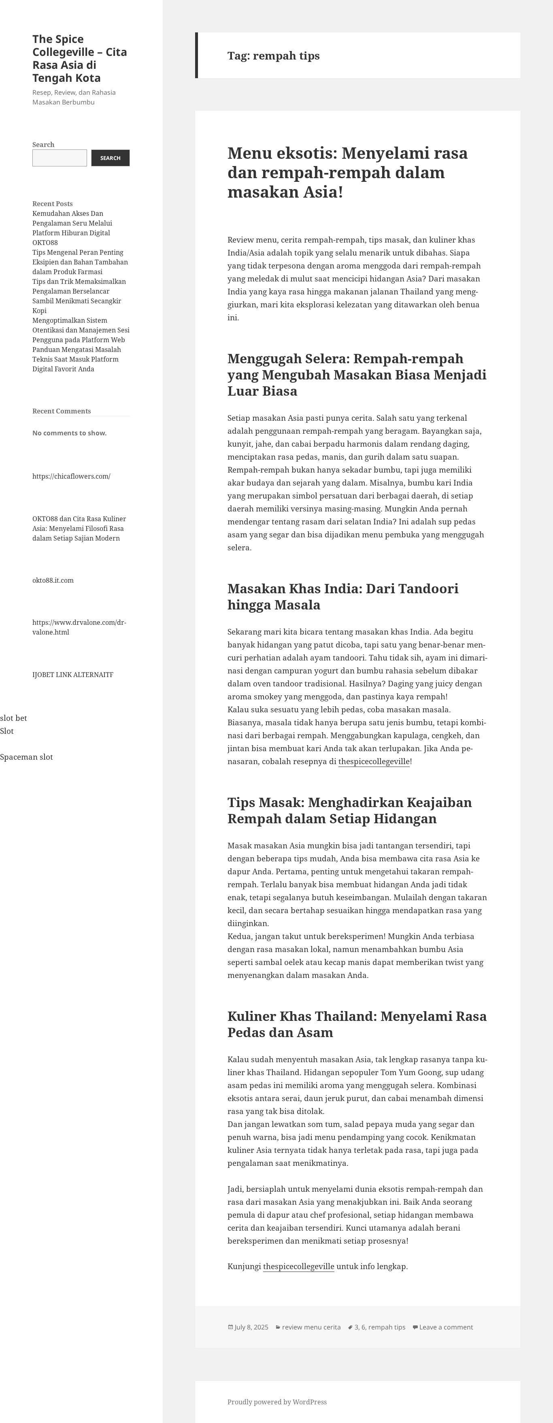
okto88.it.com (53, 580)
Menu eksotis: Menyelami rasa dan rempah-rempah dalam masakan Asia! (348, 172)
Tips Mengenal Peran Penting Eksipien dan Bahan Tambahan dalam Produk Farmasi (80, 262)
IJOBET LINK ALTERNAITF (72, 674)
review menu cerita (311, 1327)
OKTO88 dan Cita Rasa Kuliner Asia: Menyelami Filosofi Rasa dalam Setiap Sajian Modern (79, 528)
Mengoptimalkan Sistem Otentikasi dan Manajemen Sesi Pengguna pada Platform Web (81, 330)
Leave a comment (446, 1327)
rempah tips (387, 1327)
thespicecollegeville (374, 761)
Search (43, 144)
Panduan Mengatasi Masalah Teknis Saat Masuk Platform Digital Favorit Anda (76, 359)
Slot (7, 731)
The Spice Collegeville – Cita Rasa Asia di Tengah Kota (79, 58)
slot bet (13, 718)
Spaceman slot (26, 757)
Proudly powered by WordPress (277, 1401)
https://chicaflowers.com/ (71, 476)
